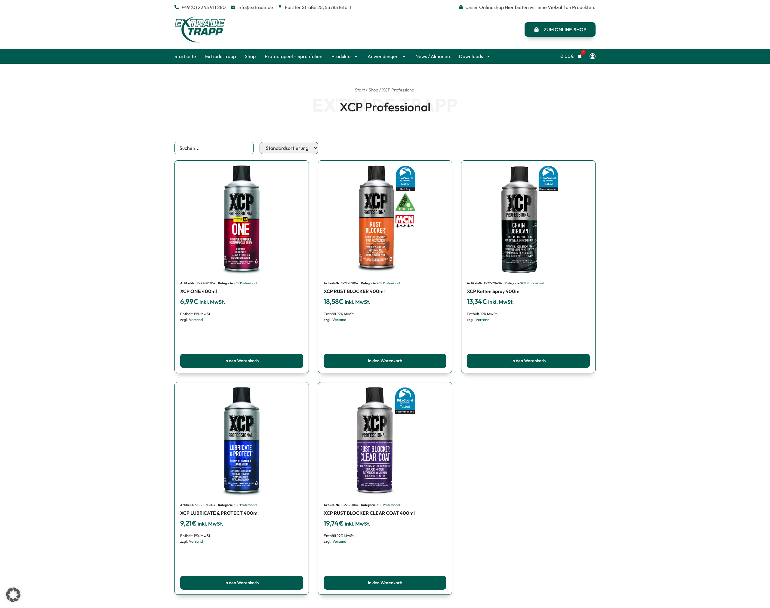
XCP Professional (245, 283)
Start (360, 90)
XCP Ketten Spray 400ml (494, 291)
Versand (196, 319)
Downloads (471, 56)
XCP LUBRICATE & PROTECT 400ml (219, 513)
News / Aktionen (432, 56)
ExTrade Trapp (220, 56)
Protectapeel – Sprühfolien (293, 56)
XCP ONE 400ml (198, 291)
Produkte (341, 56)
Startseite (185, 56)
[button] (571, 56)
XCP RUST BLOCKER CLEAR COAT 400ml (369, 513)
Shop (250, 56)
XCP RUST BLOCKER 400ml (354, 291)
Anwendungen (383, 56)
